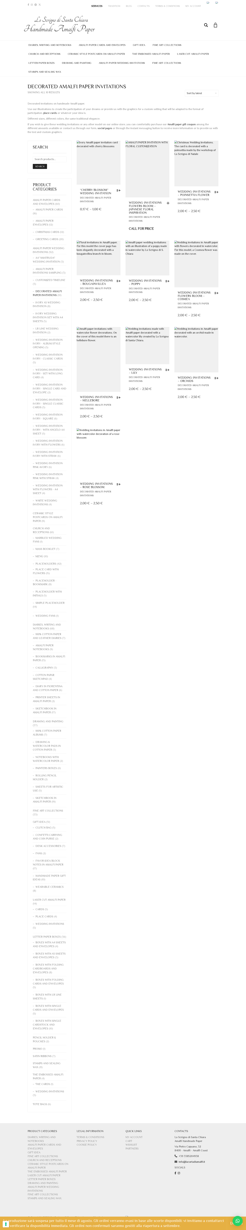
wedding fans (45, 615)
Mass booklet (45, 549)
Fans (38, 853)
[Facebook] (28, 4)
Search (40, 166)
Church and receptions (44, 53)
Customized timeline (50, 280)
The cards (42, 1084)
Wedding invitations (49, 923)
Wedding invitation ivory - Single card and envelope (49, 388)
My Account (193, 6)
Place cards (44, 916)
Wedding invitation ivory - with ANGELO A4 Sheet (48, 429)
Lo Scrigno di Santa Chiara (61, 25)
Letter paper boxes (41, 62)
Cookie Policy (87, 1144)
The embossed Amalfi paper (151, 53)
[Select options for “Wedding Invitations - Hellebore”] (119, 397)
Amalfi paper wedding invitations (122, 62)
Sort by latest (194, 93)
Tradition (114, 6)
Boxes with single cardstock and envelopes (47, 1024)
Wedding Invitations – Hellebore (96, 398)
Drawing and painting (76, 62)
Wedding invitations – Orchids (194, 379)
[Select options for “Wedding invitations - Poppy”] (168, 281)
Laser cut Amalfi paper (193, 53)
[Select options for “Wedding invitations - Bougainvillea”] (119, 280)
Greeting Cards (46, 239)
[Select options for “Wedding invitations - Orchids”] (217, 378)
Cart (129, 1141)
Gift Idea (139, 45)
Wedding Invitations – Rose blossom (96, 485)
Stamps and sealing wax (44, 71)
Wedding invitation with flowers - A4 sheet (48, 489)
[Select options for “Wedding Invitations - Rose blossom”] (119, 484)
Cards (39, 909)
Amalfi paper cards (49, 209)
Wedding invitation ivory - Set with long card (48, 373)
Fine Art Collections (167, 45)
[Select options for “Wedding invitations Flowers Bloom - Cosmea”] (217, 293)
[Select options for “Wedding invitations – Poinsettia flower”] (217, 192)
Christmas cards (47, 232)
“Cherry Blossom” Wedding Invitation (95, 191)
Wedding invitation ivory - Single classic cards (48, 403)
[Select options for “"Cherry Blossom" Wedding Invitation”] (119, 190)
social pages (105, 128)
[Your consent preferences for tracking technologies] (6, 1224)
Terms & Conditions (167, 6)
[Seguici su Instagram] (179, 1173)
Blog (129, 6)
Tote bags (40, 1104)
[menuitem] (208, 3)
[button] (238, 1221)
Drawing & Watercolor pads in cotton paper (47, 746)
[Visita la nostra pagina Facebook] (176, 1173)
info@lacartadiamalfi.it (192, 1161)
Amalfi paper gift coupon (181, 124)
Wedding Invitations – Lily (145, 371)
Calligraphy (44, 667)
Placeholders (45, 563)
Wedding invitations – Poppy (145, 282)
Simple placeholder (50, 602)
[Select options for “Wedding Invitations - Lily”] (168, 369)
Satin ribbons (42, 1056)
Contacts (144, 6)
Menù (39, 556)
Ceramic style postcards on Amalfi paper (96, 53)
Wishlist (131, 1144)
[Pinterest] (35, 4)
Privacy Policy (87, 1141)
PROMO (37, 1048)
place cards (50, 113)
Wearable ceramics (49, 886)
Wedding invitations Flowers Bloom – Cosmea (194, 296)
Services (96, 6)
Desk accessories (48, 846)
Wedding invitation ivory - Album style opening (48, 343)
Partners (132, 1148)
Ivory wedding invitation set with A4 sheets (48, 317)
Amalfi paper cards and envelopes (102, 45)
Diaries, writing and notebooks (49, 45)
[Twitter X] (39, 4)
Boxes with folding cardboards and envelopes (48, 968)
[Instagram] (32, 4)
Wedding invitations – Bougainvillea (96, 282)
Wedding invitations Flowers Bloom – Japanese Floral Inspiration (145, 207)
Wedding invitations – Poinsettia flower (194, 193)
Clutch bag (43, 827)
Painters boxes (46, 768)
